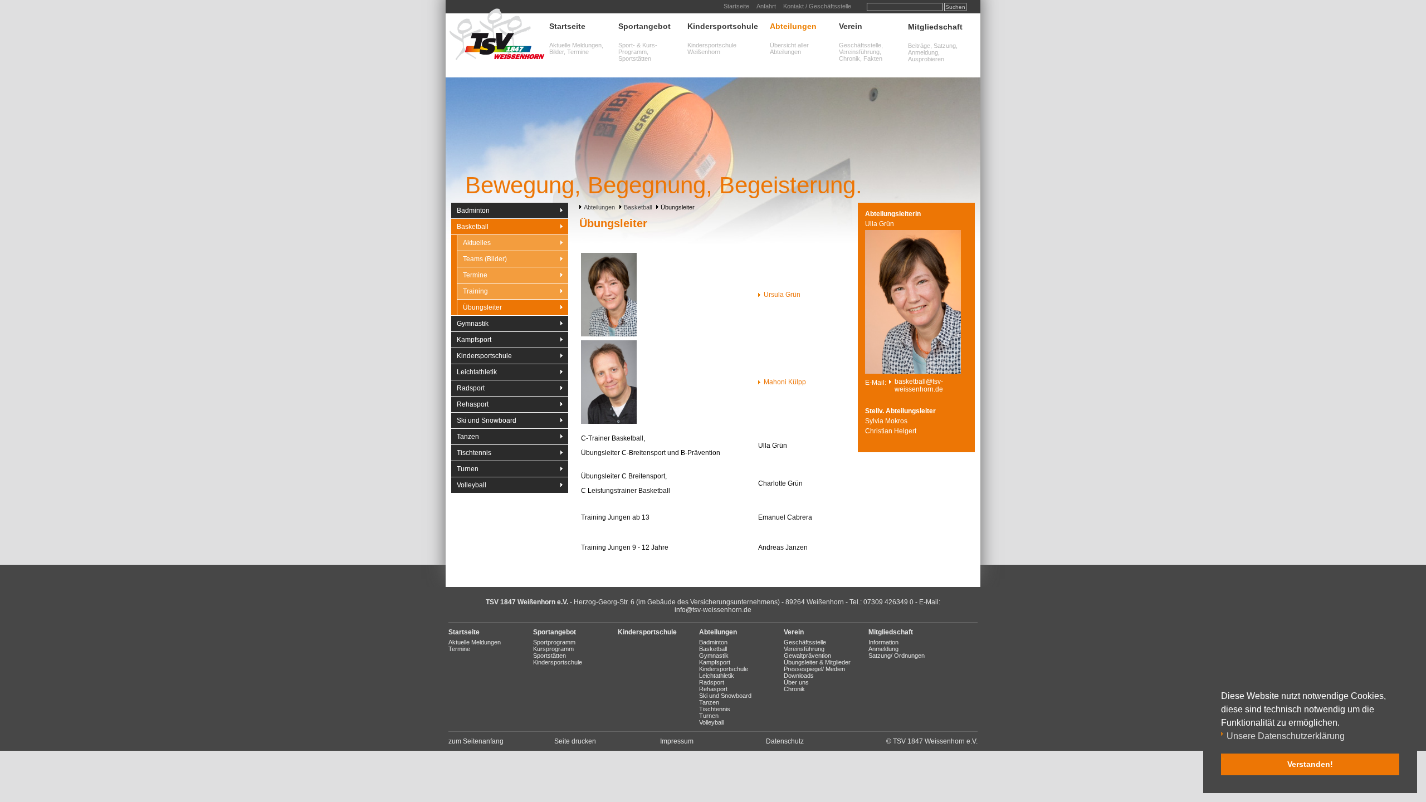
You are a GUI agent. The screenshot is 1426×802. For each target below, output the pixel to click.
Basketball (638, 207)
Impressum (677, 741)
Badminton (473, 210)
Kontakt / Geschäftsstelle (817, 6)
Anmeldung (883, 648)
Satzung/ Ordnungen (896, 655)
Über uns (796, 682)
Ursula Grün (782, 295)
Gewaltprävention (807, 655)
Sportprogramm (554, 642)
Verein (850, 26)
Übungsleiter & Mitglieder (817, 662)
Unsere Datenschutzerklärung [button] (1286, 736)
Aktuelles (477, 243)
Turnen (467, 469)
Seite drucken (575, 741)
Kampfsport (474, 340)
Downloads (799, 675)
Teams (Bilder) (485, 259)
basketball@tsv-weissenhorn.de (919, 385)
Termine (475, 275)
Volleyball (471, 485)
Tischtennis (474, 453)
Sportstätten (549, 655)
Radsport (471, 388)
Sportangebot (644, 26)
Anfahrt (766, 6)
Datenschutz (785, 741)
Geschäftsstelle (805, 642)
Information (883, 642)
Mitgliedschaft (935, 26)
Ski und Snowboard (486, 420)
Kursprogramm (553, 648)
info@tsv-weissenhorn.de (713, 610)
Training (475, 291)
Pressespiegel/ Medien (814, 669)
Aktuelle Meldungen (474, 642)
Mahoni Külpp (785, 382)
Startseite (736, 6)
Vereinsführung (804, 648)
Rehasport (473, 404)
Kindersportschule (722, 26)
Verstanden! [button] (1310, 764)
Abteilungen (793, 26)
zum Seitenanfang (476, 741)
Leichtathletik (477, 372)
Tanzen (468, 437)
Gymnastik (473, 323)
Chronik (794, 689)
